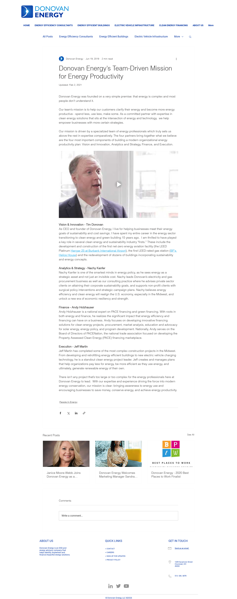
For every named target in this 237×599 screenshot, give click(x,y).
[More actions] (176, 59)
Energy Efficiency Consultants (76, 36)
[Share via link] (84, 413)
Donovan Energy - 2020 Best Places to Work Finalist (170, 474)
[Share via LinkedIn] (76, 413)
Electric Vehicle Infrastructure (151, 36)
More (177, 36)
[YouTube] (126, 586)
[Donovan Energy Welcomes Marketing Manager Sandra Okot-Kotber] (118, 454)
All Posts (48, 36)
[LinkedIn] (110, 586)
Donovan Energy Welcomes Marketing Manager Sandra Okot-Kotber (117, 474)
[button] (190, 36)
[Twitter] (118, 586)
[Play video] (118, 184)
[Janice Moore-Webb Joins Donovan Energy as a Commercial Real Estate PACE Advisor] (66, 454)
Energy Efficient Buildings (113, 36)
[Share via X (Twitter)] (68, 413)
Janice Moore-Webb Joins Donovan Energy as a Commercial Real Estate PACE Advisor (64, 474)
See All (190, 434)
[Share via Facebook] (60, 413)
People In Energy (68, 402)
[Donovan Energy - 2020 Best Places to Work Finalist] (171, 454)
